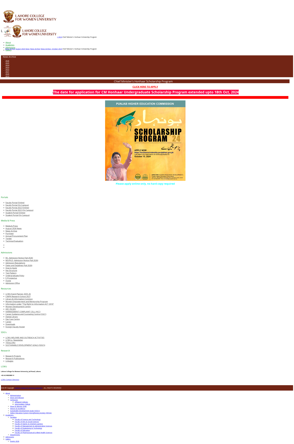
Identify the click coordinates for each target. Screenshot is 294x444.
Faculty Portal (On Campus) (17, 205)
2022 (7, 69)
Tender (9, 238)
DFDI (43, 4)
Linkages (9, 361)
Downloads (10, 324)
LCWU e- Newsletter (14, 340)
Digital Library (12, 316)
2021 (7, 72)
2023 (7, 67)
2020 (7, 74)
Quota (8, 280)
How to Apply (11, 268)
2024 (7, 65)
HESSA (13, 4)
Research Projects (13, 356)
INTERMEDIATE (36, 4)
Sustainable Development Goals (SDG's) (25, 411)
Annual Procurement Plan (17, 236)
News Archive (11, 231)
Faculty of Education (22, 430)
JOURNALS (62, 4)
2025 (7, 63)
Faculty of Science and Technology (28, 419)
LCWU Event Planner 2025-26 (18, 294)
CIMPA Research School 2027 (18, 296)
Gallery (8, 50)
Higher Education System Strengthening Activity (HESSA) (31, 413)
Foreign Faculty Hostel (15, 327)
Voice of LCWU (76, 4)
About (8, 42)
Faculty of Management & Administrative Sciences (33, 426)
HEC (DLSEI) (11, 309)
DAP (49, 4)
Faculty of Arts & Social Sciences (27, 422)
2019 (7, 76)
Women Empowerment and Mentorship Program (27, 301)
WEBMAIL (84, 4)
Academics (10, 45)
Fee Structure (11, 270)
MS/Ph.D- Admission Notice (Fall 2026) (22, 260)
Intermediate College (22, 404)
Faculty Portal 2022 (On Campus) (19, 210)
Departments (15, 435)
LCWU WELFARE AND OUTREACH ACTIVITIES (25, 337)
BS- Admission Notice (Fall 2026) (19, 258)
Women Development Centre (18, 306)
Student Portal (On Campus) (18, 215)
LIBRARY (56, 4)
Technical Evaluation (14, 241)
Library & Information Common (19, 299)
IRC (52, 4)
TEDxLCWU (10, 342)
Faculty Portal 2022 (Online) (17, 207)
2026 (7, 61)
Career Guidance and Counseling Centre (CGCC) (26, 314)
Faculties (13, 417)
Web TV (68, 4)
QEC (30, 4)
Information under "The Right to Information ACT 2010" (30, 304)
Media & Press (12, 226)
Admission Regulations (15, 263)
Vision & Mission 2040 (18, 406)
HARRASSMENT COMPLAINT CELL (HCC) (23, 311)
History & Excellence (17, 408)
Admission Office (13, 283)
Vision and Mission (17, 398)
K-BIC (46, 4)
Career (8, 322)
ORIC (27, 4)
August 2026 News (14, 228)
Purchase (10, 233)
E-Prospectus (11, 278)
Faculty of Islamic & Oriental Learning (29, 424)
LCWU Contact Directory (10, 380)
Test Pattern (11, 273)
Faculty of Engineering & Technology (28, 428)
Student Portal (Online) (15, 212)
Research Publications (15, 358)
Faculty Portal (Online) (15, 202)
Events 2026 (14, 441)
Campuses (14, 400)
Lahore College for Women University (28, 388)
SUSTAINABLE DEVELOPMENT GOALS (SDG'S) (25, 345)
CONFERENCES (20, 4)
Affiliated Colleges (21, 402)
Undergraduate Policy (15, 275)
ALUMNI (8, 4)
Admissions (10, 47)
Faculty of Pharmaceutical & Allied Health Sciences (33, 432)
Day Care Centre (13, 319)
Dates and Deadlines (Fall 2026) (19, 265)
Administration (15, 395)
